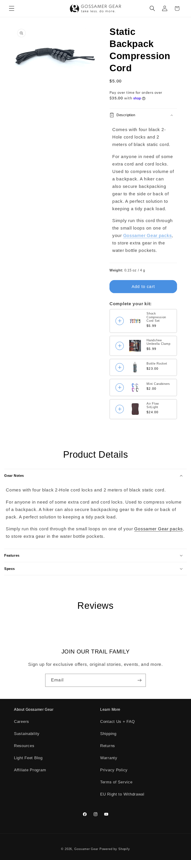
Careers (21, 721)
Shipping (108, 733)
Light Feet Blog (28, 758)
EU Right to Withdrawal (122, 794)
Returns (107, 746)
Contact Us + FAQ (117, 721)
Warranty (108, 758)
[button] (12, 8)
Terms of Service (116, 782)
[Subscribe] (139, 680)
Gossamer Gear (86, 849)
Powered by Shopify (114, 849)
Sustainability (27, 733)
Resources (24, 746)
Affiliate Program (30, 770)
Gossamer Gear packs (147, 235)
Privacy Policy (114, 770)
